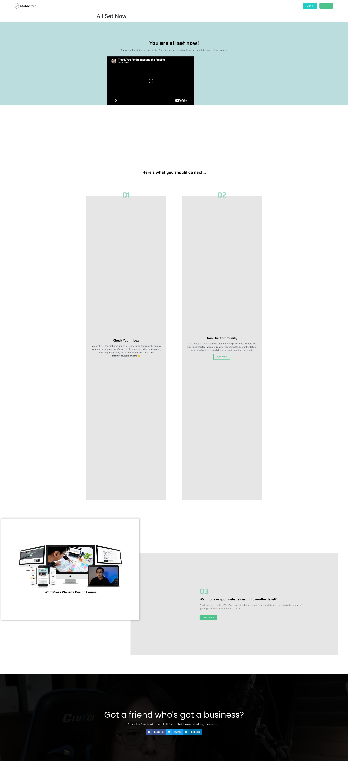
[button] (156, 732)
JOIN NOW (222, 356)
